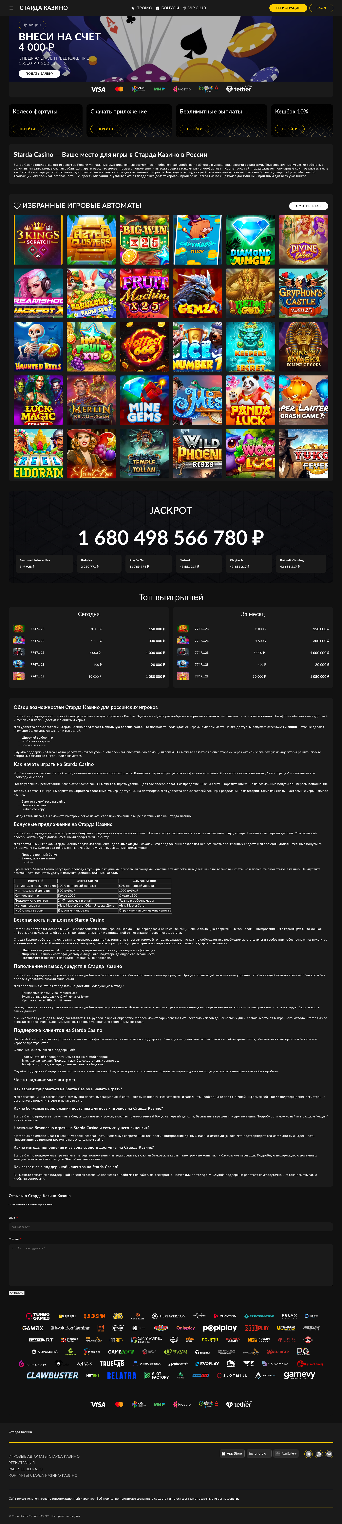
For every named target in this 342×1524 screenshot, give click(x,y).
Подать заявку (39, 73)
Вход (321, 8)
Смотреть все (308, 206)
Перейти (27, 128)
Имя (12, 1217)
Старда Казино (44, 8)
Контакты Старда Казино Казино (43, 1475)
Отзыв (14, 1239)
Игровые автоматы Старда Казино (44, 1456)
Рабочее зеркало (26, 1469)
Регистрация (288, 8)
